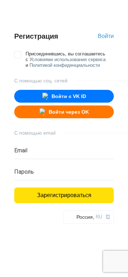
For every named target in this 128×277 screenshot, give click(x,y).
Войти (106, 36)
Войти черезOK (69, 112)
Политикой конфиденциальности (65, 65)
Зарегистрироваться (64, 195)
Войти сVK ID (69, 96)
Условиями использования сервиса (68, 59)
